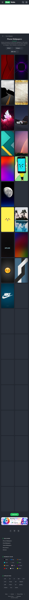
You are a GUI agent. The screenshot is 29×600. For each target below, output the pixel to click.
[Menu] (2, 2)
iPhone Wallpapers (7, 540)
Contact (12, 594)
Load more (14, 514)
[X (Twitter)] (18, 530)
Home (6, 594)
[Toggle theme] (26, 2)
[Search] (23, 2)
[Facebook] (10, 530)
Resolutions (6, 547)
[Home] (2, 36)
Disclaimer (19, 596)
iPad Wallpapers (7, 543)
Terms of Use (11, 596)
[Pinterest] (14, 530)
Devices (5, 549)
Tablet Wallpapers (7, 545)
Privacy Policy (20, 594)
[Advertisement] (14, 19)
